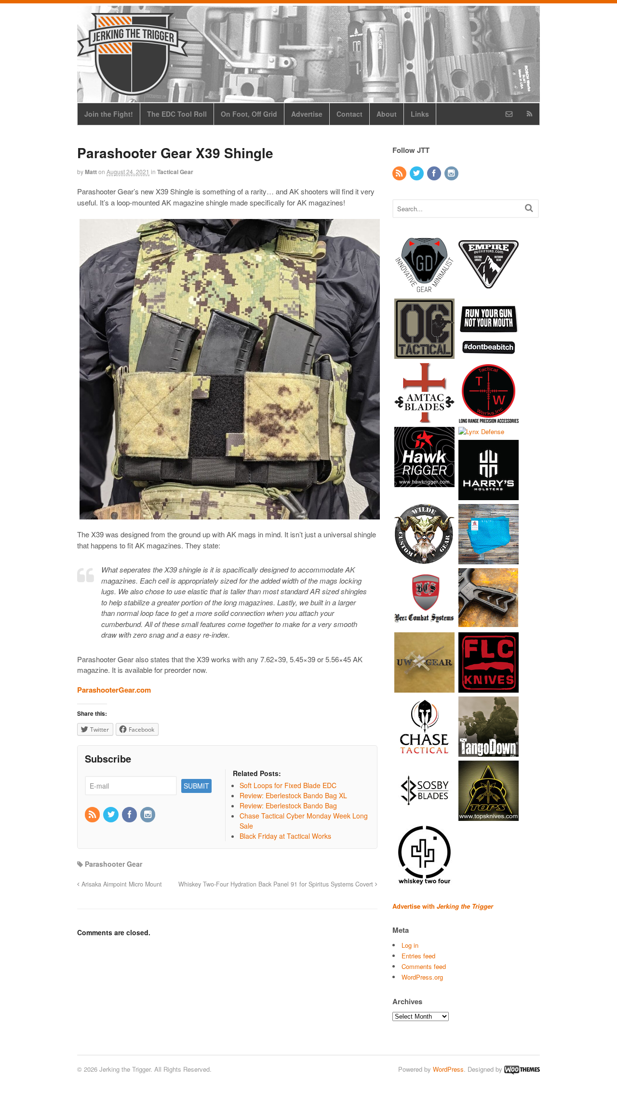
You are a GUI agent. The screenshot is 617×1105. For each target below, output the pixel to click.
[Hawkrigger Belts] (424, 482)
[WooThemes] (522, 1069)
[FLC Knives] (488, 688)
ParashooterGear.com (114, 689)
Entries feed (418, 955)
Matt (91, 171)
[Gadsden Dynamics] (424, 289)
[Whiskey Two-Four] (424, 880)
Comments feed (424, 966)
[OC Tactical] (424, 353)
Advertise (306, 114)
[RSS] (93, 814)
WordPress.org (422, 977)
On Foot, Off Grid (249, 114)
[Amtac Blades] (424, 418)
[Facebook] (130, 814)
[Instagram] (148, 814)
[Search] (529, 207)
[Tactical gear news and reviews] (132, 90)
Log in (410, 945)
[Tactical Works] (488, 418)
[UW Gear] (424, 688)
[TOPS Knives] (488, 816)
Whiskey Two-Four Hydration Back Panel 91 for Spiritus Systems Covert (276, 884)
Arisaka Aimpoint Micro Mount (121, 884)
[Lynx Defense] (481, 431)
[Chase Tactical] (424, 752)
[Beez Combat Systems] (424, 623)
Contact (349, 114)
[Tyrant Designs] (488, 623)
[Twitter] (111, 814)
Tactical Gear (175, 171)
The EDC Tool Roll (177, 114)
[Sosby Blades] (424, 816)
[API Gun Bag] (488, 559)
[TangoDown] (488, 752)
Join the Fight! (108, 114)
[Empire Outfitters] (488, 289)
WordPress (448, 1069)
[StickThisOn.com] (488, 353)
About (386, 114)
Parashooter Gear (113, 864)
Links (420, 114)
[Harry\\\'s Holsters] (488, 495)
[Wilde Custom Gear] (424, 559)
